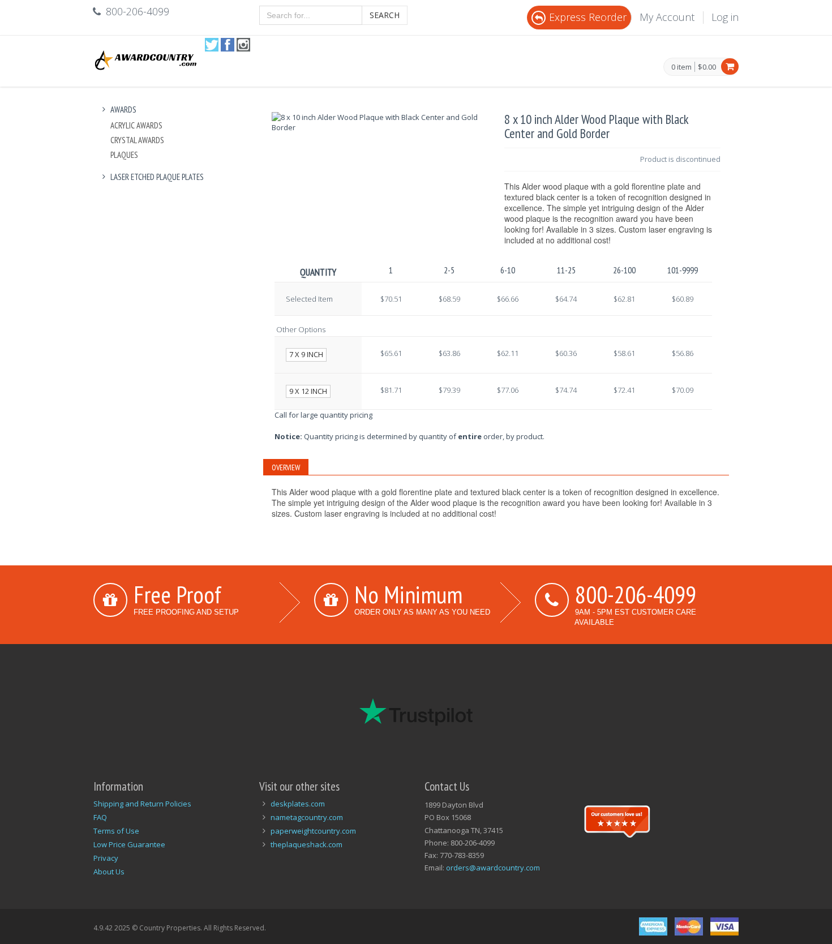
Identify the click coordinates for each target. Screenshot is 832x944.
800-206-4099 (635, 594)
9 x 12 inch (308, 391)
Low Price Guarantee (129, 844)
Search (385, 15)
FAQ (100, 817)
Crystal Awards (137, 140)
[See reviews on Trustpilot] (617, 820)
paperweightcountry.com (313, 831)
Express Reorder (588, 17)
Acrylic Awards (136, 125)
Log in (725, 17)
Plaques (124, 154)
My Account (667, 17)
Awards (123, 109)
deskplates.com (298, 804)
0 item (681, 67)
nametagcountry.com (307, 817)
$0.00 (707, 67)
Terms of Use (116, 831)
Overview (286, 467)
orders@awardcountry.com (493, 868)
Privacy (105, 858)
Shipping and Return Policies (142, 804)
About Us (109, 871)
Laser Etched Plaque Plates (157, 176)
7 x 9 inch (306, 354)
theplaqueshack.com (306, 844)
